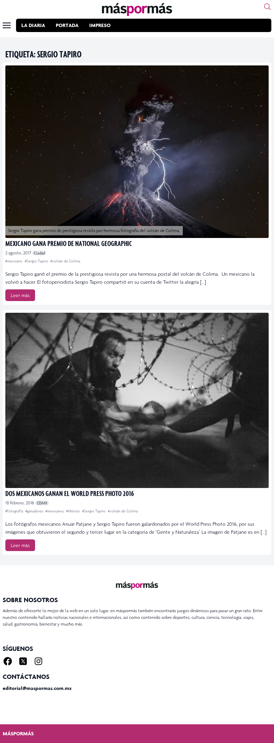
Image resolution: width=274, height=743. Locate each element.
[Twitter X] (23, 661)
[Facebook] (8, 661)
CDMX (42, 503)
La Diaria (33, 25)
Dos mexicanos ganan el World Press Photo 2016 (69, 493)
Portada (67, 25)
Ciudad (39, 253)
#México (73, 511)
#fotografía (14, 511)
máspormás (18, 733)
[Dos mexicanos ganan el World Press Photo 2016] (137, 400)
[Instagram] (38, 661)
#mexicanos (55, 511)
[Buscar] (267, 7)
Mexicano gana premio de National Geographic (68, 243)
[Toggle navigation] (7, 25)
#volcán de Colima (65, 261)
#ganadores (34, 511)
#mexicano (14, 261)
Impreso (100, 25)
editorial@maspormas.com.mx (37, 688)
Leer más (20, 295)
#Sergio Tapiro (37, 261)
